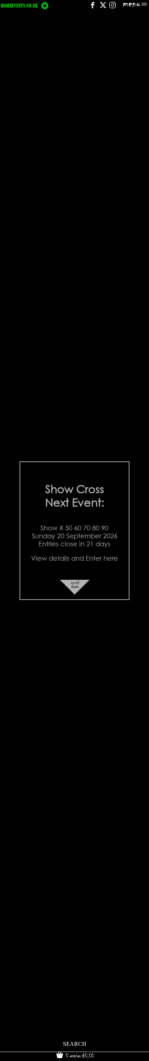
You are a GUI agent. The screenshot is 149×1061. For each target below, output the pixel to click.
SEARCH (74, 1044)
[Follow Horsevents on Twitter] (103, 7)
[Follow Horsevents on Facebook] (92, 7)
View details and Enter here (74, 558)
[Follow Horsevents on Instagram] (112, 7)
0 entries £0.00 (79, 1055)
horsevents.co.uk (19, 6)
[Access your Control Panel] (45, 6)
